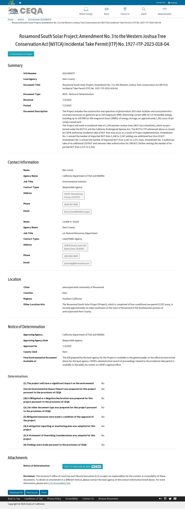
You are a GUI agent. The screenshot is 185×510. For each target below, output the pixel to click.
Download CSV (16, 492)
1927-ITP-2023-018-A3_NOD (82, 466)
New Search (32, 492)
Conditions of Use (34, 498)
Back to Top (14, 498)
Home (11, 19)
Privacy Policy (54, 498)
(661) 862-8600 (71, 256)
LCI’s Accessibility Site (59, 483)
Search (143, 14)
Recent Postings (85, 14)
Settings (173, 3)
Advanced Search (164, 14)
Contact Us (160, 2)
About (106, 14)
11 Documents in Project (21, 54)
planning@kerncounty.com (76, 263)
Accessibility (72, 498)
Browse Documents (108, 498)
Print (44, 492)
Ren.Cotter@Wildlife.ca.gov (77, 211)
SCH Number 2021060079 (39, 19)
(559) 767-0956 (71, 204)
